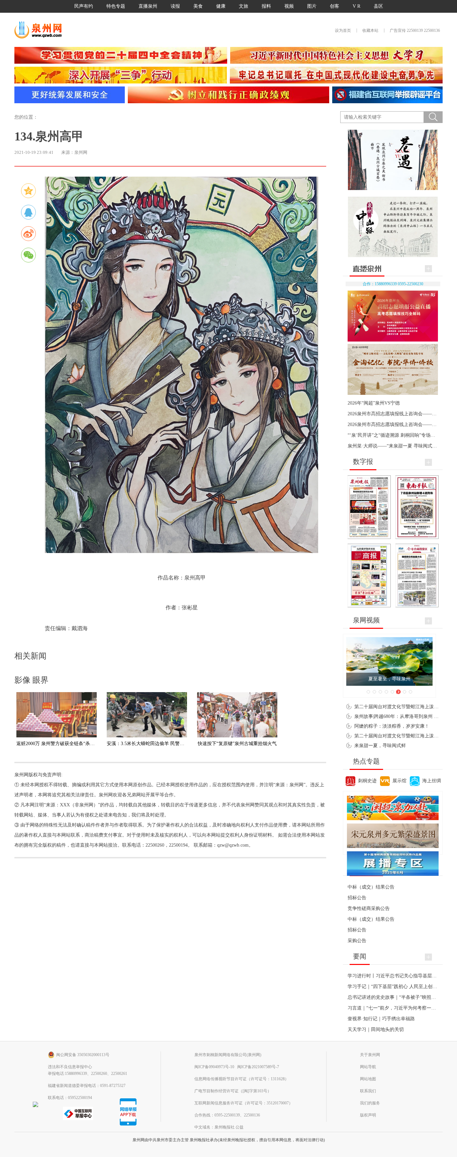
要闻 (359, 956)
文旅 (243, 6)
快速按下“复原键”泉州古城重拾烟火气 (237, 743)
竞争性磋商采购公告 (369, 908)
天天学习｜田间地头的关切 (376, 1029)
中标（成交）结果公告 (371, 887)
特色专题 (115, 6)
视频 (289, 6)
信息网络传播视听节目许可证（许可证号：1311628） (241, 1079)
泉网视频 (366, 620)
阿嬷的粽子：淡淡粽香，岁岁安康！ (391, 726)
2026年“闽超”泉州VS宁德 (374, 403)
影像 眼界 (31, 680)
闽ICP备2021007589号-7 (258, 1066)
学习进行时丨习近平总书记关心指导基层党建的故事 (401, 975)
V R (356, 6)
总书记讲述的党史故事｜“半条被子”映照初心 (394, 997)
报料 (266, 6)
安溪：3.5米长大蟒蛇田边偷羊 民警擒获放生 (152, 743)
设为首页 (343, 30)
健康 (220, 6)
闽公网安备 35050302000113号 (82, 1054)
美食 (198, 6)
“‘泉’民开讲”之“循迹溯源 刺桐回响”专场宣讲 (394, 435)
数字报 (363, 461)
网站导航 (368, 1066)
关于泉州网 (370, 1054)
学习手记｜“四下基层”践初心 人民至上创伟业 (395, 986)
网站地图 (368, 1079)
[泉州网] (40, 30)
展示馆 (399, 780)
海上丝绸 (431, 780)
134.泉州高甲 (49, 136)
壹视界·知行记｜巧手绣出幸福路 (381, 1018)
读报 (175, 6)
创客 (334, 6)
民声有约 (83, 6)
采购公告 (357, 940)
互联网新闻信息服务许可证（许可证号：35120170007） (243, 1103)
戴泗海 (80, 628)
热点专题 (366, 761)
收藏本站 (370, 30)
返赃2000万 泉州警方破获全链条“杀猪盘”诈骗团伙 (68, 743)
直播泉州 (148, 6)
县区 (378, 6)
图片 (311, 6)
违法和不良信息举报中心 (70, 1066)
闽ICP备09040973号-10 (214, 1066)
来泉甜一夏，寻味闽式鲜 (380, 745)
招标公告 (357, 897)
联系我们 (368, 1091)
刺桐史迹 (367, 780)
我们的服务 (370, 1103)
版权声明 (368, 1115)
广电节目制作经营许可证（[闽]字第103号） (232, 1091)
